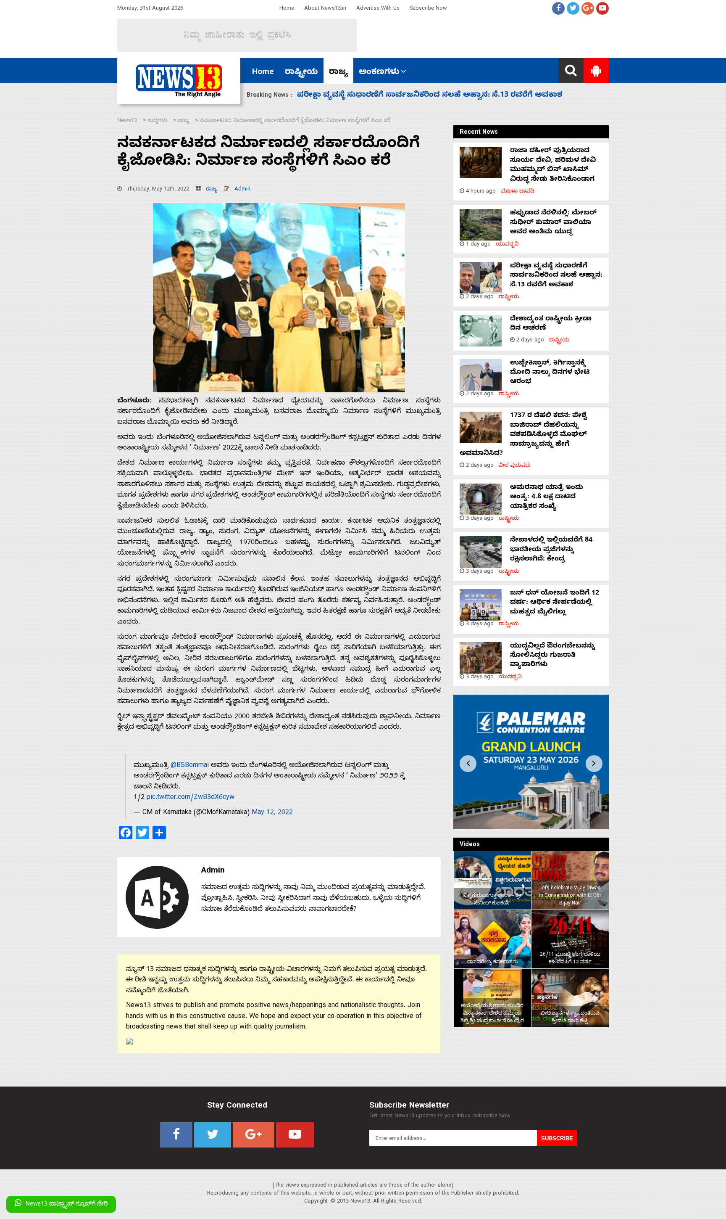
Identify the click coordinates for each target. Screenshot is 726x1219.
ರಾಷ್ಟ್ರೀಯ (301, 72)
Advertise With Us (378, 9)
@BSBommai (190, 766)
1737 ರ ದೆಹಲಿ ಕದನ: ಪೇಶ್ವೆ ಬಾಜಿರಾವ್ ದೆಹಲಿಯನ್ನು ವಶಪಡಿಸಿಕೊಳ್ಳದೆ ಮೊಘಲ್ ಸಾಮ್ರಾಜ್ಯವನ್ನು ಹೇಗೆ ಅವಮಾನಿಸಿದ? (523, 435)
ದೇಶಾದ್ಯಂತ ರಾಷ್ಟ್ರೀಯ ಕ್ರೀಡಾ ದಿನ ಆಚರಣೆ (364, 95)
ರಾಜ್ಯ (338, 72)
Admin (242, 189)
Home (286, 9)
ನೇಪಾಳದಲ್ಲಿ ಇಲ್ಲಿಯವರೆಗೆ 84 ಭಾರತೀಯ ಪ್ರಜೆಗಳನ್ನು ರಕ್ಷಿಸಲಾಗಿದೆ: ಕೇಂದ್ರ (551, 550)
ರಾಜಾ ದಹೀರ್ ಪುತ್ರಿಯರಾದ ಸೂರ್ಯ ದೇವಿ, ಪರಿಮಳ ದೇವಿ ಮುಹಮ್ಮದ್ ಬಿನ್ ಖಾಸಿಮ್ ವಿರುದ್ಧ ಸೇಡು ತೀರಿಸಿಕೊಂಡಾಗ (553, 165)
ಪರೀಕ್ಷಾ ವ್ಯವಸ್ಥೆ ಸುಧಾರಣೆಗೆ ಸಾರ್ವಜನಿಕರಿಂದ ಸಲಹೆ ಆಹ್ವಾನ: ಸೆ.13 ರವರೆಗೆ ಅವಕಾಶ (556, 276)
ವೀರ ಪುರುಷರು (515, 466)
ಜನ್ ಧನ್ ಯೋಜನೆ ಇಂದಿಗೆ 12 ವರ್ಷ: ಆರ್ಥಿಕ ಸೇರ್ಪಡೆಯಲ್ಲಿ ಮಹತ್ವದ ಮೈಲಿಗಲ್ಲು (554, 603)
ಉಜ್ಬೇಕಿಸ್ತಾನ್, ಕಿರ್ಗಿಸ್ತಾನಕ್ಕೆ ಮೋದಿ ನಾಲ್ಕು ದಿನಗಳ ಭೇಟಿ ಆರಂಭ (550, 373)
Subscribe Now (428, 9)
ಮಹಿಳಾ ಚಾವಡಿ (517, 192)
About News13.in (325, 9)
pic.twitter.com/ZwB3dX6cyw (190, 798)
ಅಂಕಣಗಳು (379, 72)
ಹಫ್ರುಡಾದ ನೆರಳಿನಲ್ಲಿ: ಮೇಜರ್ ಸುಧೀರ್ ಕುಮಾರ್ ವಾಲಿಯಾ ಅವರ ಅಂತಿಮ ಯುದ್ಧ (553, 223)
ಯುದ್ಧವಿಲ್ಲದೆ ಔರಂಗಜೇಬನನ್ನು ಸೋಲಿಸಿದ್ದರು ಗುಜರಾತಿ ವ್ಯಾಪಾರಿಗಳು (552, 656)
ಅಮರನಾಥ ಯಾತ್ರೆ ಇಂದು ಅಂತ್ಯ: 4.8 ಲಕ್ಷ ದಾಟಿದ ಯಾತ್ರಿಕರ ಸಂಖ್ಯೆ (546, 498)
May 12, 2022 (272, 813)
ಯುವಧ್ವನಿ (507, 245)
